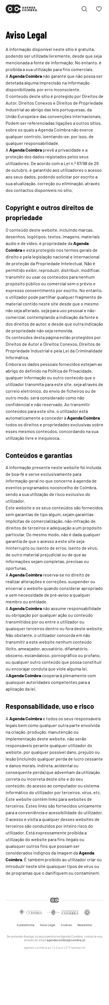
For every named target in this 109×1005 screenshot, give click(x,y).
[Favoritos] (99, 9)
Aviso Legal (47, 925)
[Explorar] (84, 9)
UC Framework (74, 947)
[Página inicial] (21, 8)
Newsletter (84, 925)
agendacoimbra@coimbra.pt (66, 940)
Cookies (66, 925)
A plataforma (25, 925)
